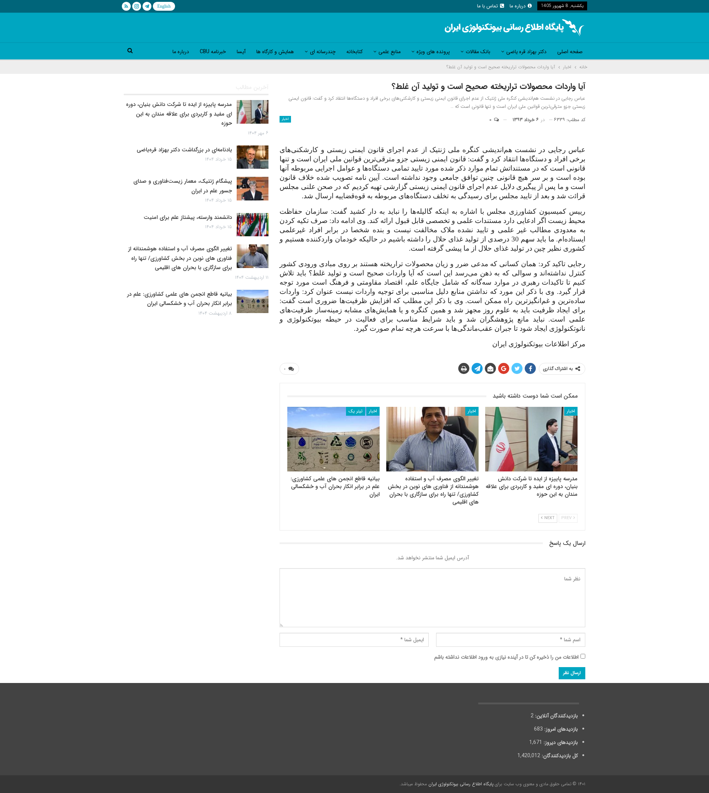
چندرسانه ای (323, 52)
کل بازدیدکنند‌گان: (559, 756)
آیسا (241, 52)
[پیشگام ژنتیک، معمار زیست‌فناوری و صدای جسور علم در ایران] (252, 188)
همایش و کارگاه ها (275, 52)
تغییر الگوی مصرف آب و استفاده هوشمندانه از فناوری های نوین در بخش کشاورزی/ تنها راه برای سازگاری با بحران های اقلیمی (180, 258)
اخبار (285, 119)
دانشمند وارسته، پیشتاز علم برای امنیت (188, 217)
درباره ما (517, 6)
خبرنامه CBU (213, 52)
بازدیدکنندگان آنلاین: (556, 716)
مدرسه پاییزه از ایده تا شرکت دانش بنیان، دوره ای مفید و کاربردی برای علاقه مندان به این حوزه (179, 114)
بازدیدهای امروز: (560, 729)
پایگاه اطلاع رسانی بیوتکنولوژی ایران (460, 783)
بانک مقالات (478, 52)
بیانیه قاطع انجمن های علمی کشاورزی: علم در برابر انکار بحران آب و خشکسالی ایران (179, 299)
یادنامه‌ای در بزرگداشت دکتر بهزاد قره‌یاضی (184, 149)
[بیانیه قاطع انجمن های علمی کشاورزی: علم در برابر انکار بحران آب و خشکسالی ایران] (333, 439)
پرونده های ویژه (433, 52)
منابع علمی (390, 52)
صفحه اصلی (570, 52)
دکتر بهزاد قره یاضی (526, 52)
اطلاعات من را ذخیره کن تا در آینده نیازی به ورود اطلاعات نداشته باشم (506, 657)
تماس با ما (487, 6)
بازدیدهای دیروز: (560, 742)
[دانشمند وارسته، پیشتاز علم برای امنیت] (252, 225)
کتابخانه (354, 52)
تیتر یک (356, 411)
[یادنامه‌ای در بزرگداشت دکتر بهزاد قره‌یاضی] (252, 157)
